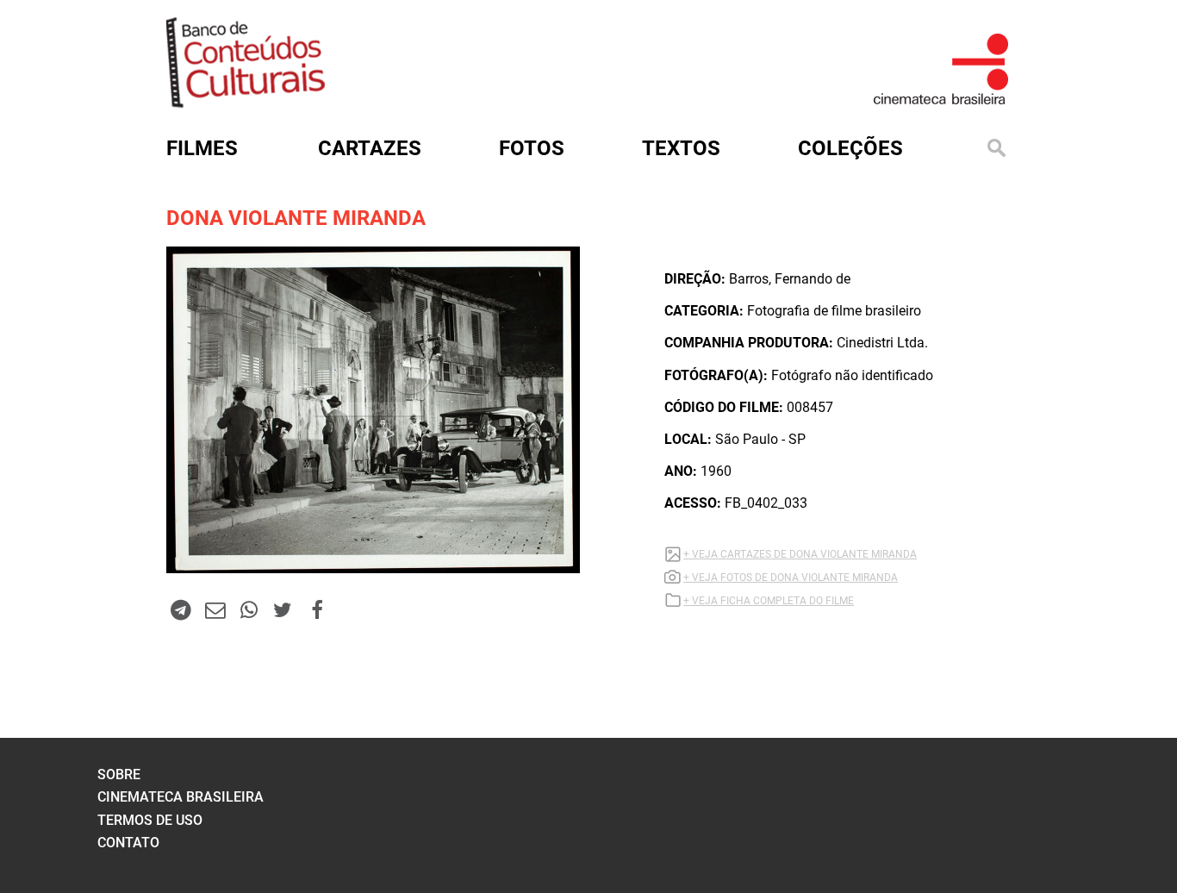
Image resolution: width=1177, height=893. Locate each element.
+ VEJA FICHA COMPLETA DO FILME (768, 601)
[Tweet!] (282, 609)
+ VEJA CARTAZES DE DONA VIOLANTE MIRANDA (800, 554)
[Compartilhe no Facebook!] (317, 609)
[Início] (245, 102)
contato (128, 842)
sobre (118, 774)
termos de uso (149, 820)
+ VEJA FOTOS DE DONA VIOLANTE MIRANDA (790, 577)
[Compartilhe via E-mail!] (214, 609)
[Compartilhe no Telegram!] (181, 609)
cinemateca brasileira (180, 797)
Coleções (850, 148)
